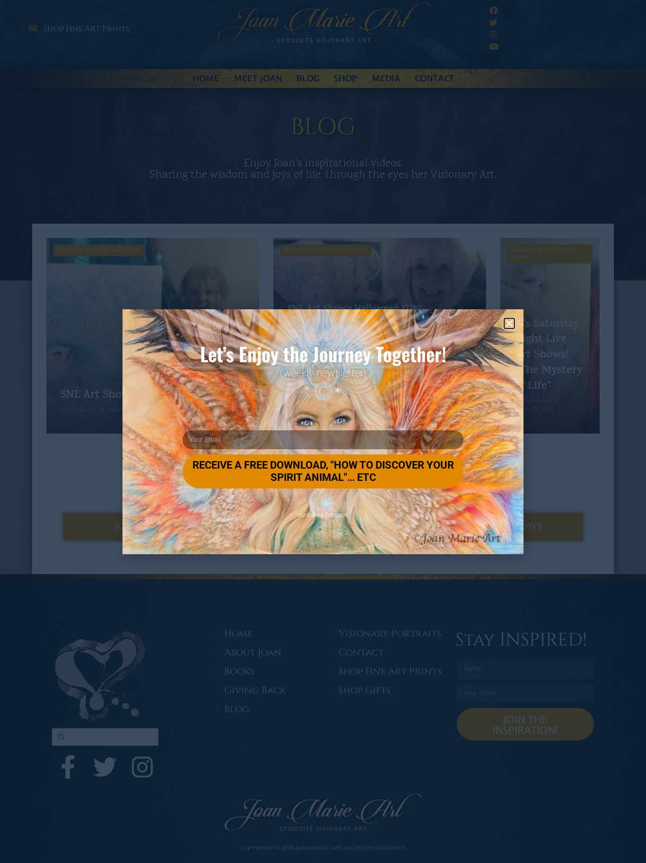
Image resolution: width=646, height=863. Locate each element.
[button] (509, 323)
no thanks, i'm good (323, 515)
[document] (323, 431)
